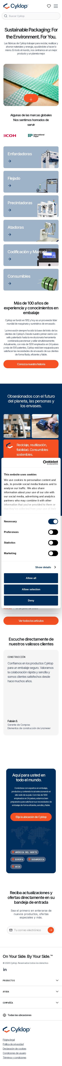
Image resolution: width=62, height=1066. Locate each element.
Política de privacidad (13, 1044)
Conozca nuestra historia (31, 364)
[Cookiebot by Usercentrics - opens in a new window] (43, 462)
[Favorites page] (49, 6)
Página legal (9, 1039)
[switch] (53, 532)
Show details (43, 567)
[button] (56, 6)
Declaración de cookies (14, 1048)
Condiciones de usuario (14, 1053)
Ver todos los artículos (31, 620)
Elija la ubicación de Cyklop (31, 817)
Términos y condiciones (14, 1057)
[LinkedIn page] (5, 969)
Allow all (31, 578)
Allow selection (31, 589)
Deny (31, 600)
